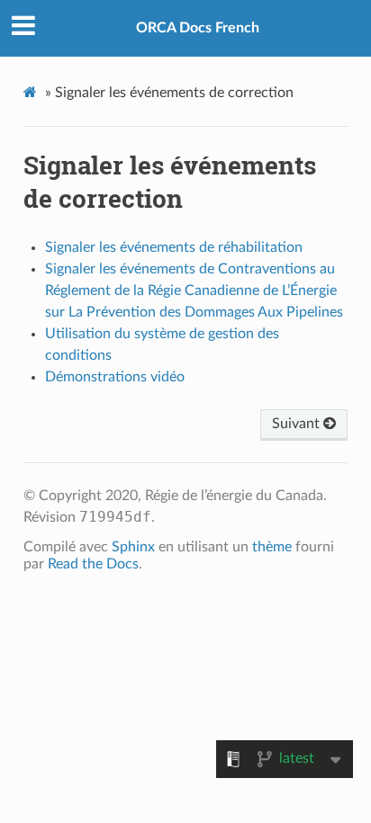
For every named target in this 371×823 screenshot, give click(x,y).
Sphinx (133, 547)
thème (272, 547)
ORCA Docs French (197, 28)
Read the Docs (93, 564)
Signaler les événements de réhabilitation (174, 247)
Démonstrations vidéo (115, 377)
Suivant (297, 423)
